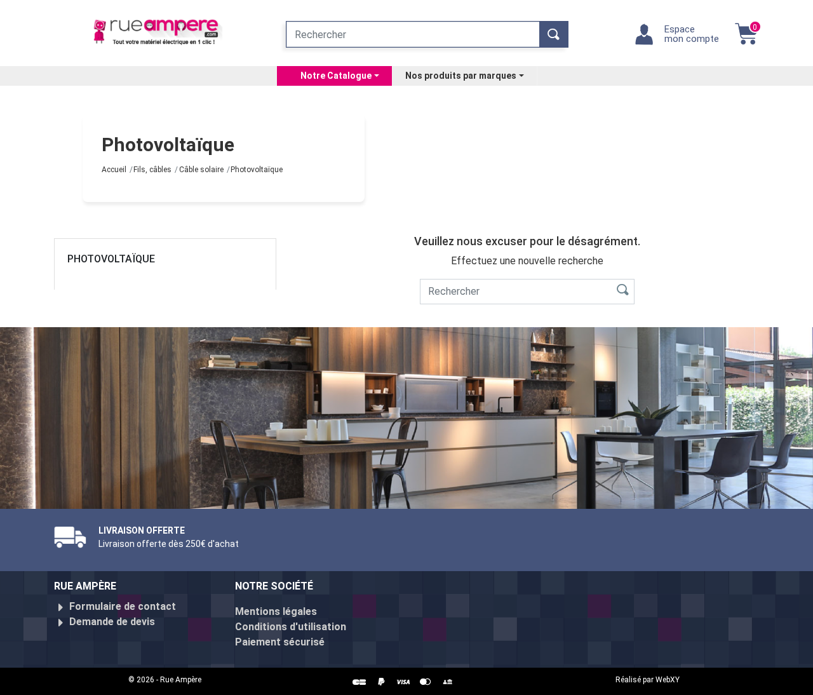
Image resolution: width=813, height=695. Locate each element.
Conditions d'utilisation (290, 627)
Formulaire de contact (122, 606)
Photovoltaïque (111, 259)
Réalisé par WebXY (647, 679)
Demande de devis (112, 622)
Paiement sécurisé (280, 642)
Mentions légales (276, 611)
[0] (746, 40)
